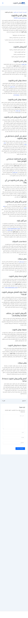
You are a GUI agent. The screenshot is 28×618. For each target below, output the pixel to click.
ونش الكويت (17, 2)
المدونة (20, 12)
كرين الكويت (15, 12)
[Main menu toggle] (2, 3)
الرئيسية (25, 12)
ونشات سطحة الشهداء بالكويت (13, 228)
